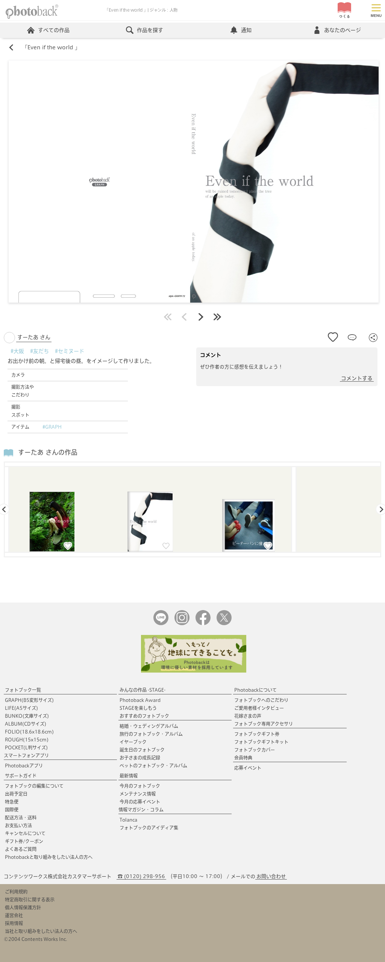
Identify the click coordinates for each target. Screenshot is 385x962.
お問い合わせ (271, 876)
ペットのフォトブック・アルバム (153, 765)
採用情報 (14, 923)
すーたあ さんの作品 (47, 452)
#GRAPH (52, 427)
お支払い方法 (18, 825)
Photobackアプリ (24, 765)
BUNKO (27, 716)
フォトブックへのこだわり (261, 700)
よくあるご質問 (20, 849)
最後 (217, 317)
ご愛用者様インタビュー (259, 708)
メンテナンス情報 (138, 794)
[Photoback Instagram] (182, 623)
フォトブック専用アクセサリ (263, 724)
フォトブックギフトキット (261, 742)
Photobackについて (255, 690)
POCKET (26, 747)
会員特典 (243, 757)
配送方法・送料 (20, 817)
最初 (167, 317)
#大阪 (17, 351)
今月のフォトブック (140, 786)
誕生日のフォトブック (142, 749)
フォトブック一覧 (23, 690)
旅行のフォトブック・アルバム (151, 734)
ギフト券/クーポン (24, 841)
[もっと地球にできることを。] (193, 671)
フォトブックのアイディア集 (149, 827)
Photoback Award (140, 700)
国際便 (11, 809)
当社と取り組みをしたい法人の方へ (41, 931)
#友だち (39, 351)
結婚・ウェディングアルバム (149, 726)
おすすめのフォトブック (144, 716)
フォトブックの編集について (34, 786)
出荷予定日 (16, 794)
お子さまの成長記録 (140, 757)
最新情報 (129, 775)
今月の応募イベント (140, 801)
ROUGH (27, 739)
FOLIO (29, 731)
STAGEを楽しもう (138, 708)
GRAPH (29, 700)
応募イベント (247, 768)
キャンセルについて (25, 833)
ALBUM (25, 724)
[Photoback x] (224, 623)
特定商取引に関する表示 (30, 899)
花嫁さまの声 (247, 716)
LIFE (21, 708)
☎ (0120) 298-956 (141, 876)
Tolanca (128, 819)
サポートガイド (20, 775)
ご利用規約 (16, 891)
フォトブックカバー (254, 749)
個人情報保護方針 (23, 907)
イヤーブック (133, 742)
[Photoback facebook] (203, 623)
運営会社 (14, 915)
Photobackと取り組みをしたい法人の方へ (48, 857)
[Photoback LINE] (161, 623)
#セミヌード (69, 351)
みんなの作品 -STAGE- (142, 690)
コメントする (357, 378)
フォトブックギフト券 (256, 734)
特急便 (11, 801)
